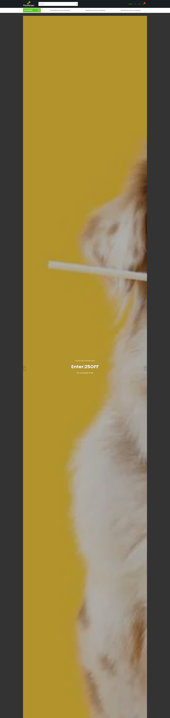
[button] (24, 368)
